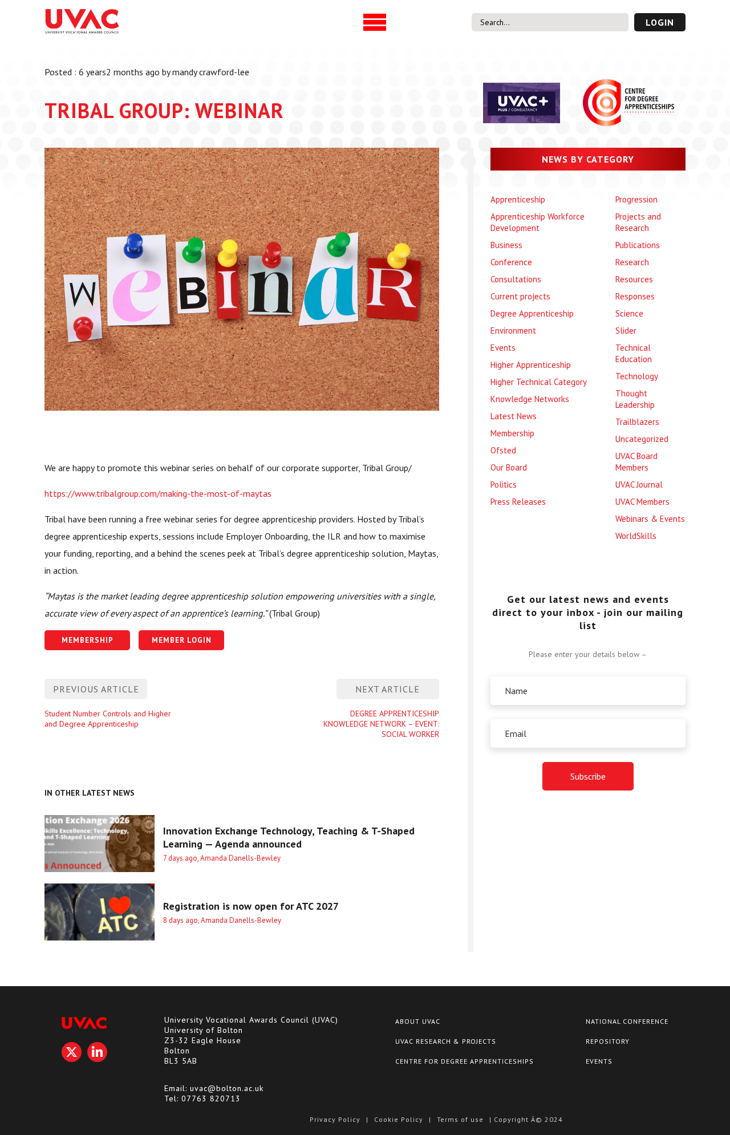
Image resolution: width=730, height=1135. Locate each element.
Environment (513, 330)
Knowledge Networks (529, 399)
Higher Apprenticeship (530, 364)
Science (629, 313)
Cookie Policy (398, 1119)
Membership (512, 433)
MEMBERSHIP (87, 640)
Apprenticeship (517, 199)
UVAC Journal (639, 484)
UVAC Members (642, 501)
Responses (635, 296)
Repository (608, 1041)
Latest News (513, 416)
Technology (636, 376)
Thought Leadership (635, 399)
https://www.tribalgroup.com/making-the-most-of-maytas (157, 493)
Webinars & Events (650, 518)
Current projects (520, 296)
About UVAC (417, 1021)
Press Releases (518, 501)
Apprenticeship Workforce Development (537, 222)
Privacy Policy (335, 1119)
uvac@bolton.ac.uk (226, 1088)
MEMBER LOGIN (182, 640)
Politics (503, 484)
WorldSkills (635, 535)
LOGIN (660, 22)
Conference (511, 262)
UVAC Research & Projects (445, 1041)
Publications (637, 245)
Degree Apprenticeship (532, 313)
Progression (636, 199)
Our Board (508, 467)
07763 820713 (211, 1098)
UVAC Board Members (636, 462)
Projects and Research (638, 222)
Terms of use (460, 1119)
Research (632, 262)
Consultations (515, 279)
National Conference (627, 1021)
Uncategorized (641, 438)
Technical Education (633, 353)
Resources (634, 279)
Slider (625, 330)
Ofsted (503, 450)
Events (503, 347)
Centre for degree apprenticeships (464, 1061)
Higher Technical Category (538, 381)
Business (506, 245)
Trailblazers (637, 421)
